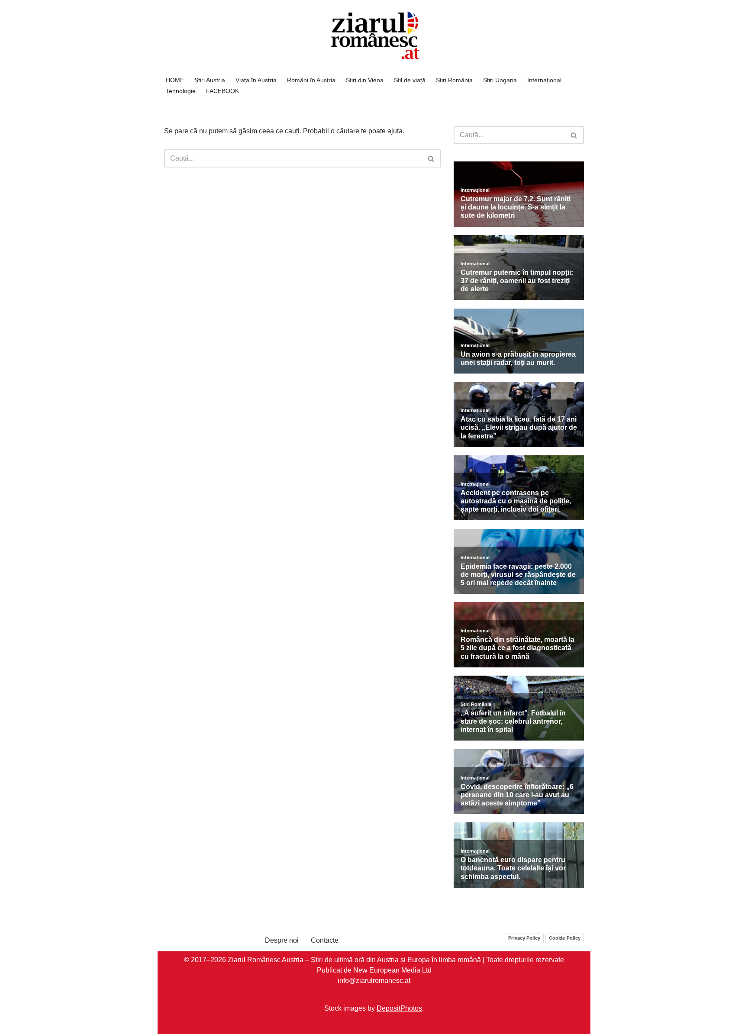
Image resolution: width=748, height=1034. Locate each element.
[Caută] (431, 158)
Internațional (544, 80)
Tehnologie (181, 90)
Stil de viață (410, 80)
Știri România (454, 80)
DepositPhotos (399, 1007)
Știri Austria (209, 80)
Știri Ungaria (500, 80)
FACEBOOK (222, 90)
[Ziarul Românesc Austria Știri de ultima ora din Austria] (374, 36)
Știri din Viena (365, 80)
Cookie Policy (564, 938)
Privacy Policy (524, 938)
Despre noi (282, 940)
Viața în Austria (256, 80)
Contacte (325, 940)
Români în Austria (311, 80)
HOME (175, 80)
